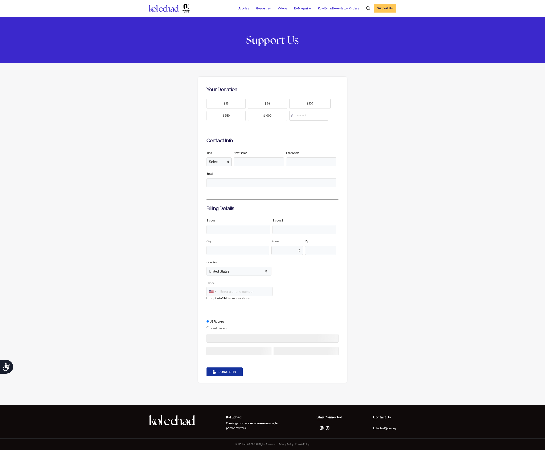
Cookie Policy (302, 444)
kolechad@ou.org (384, 428)
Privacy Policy (286, 444)
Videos (282, 8)
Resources (263, 8)
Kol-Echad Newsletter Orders (338, 8)
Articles (243, 8)
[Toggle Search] (368, 8)
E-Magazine (302, 8)
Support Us (385, 8)
